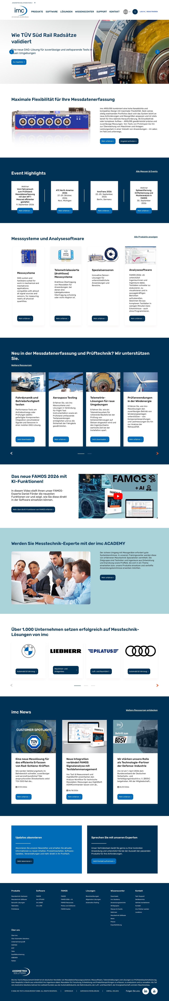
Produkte (37, 11)
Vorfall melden (112, 991)
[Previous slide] (11, 51)
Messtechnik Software (118, 915)
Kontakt (114, 11)
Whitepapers (115, 906)
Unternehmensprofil (18, 942)
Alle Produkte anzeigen (146, 237)
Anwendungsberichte (118, 902)
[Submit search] (135, 11)
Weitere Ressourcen (21, 365)
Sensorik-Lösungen (18, 902)
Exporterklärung (116, 925)
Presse (113, 922)
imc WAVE (39, 902)
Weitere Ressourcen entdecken (142, 710)
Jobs (13, 951)
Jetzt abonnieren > (24, 861)
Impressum (69, 991)
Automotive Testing (92, 902)
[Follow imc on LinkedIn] (145, 991)
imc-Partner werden (142, 909)
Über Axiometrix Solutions (20, 939)
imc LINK (39, 906)
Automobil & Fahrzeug (27, 671)
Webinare (114, 912)
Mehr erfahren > (108, 141)
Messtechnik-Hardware (19, 896)
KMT (12, 948)
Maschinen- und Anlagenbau (66, 670)
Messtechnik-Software (19, 899)
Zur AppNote (18, 62)
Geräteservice (140, 899)
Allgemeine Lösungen (93, 899)
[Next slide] (157, 51)
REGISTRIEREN (152, 12)
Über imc (14, 935)
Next (157, 453)
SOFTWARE (52, 11)
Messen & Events (117, 909)
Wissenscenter (84, 11)
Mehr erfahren (25, 211)
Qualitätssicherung (17, 954)
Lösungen (66, 11)
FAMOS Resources (67, 902)
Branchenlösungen (92, 896)
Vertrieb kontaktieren (142, 902)
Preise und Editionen (68, 906)
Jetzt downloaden (25, 439)
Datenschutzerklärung (89, 991)
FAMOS (38, 896)
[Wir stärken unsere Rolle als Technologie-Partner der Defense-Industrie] (135, 736)
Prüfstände (15, 909)
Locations (138, 912)
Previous (11, 453)
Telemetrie (14, 906)
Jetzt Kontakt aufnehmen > (104, 861)
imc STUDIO (40, 899)
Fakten (13, 961)
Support (102, 11)
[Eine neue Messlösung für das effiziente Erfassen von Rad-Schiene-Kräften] (33, 736)
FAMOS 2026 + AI (67, 899)
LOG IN (142, 12)
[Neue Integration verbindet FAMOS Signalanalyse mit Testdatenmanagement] (84, 736)
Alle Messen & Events (147, 171)
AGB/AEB (14, 958)
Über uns (15, 930)
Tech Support (139, 896)
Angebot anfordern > (129, 141)
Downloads (114, 896)
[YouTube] (154, 991)
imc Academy (115, 899)
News (112, 918)
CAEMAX (14, 945)
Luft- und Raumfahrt (101, 671)
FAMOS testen (66, 909)
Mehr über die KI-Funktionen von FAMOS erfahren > (33, 509)
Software (40, 891)
